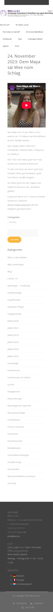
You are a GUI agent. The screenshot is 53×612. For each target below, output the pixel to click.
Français (20, 579)
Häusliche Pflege (15, 306)
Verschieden (13, 469)
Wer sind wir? (4, 25)
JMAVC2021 (13, 328)
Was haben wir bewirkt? (11, 32)
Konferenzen (7, 39)
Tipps (20, 39)
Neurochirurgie (14, 398)
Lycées (10, 384)
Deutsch (20, 575)
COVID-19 (12, 278)
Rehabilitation (14, 448)
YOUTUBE (29, 607)
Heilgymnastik (14, 313)
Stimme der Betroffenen (34, 32)
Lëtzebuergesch (24, 583)
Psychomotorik (14, 440)
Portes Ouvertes (15, 426)
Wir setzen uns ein (22, 25)
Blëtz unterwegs (15, 264)
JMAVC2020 (13, 320)
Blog (9, 271)
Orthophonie (13, 419)
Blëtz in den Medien (17, 257)
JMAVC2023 (13, 342)
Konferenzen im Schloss (19, 377)
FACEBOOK (21, 603)
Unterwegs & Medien (35, 39)
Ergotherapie (13, 299)
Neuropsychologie (16, 412)
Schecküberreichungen (18, 455)
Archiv (17, 46)
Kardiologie (13, 363)
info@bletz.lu (13, 536)
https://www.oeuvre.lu (19, 204)
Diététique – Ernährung (18, 285)
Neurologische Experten (19, 405)
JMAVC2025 (13, 356)
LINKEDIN (38, 603)
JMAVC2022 (13, 335)
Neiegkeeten (13, 391)
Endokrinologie (14, 292)
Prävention (12, 433)
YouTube (12, 222)
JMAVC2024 (13, 349)
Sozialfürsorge (14, 462)
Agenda (6, 46)
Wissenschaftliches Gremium (21, 476)
